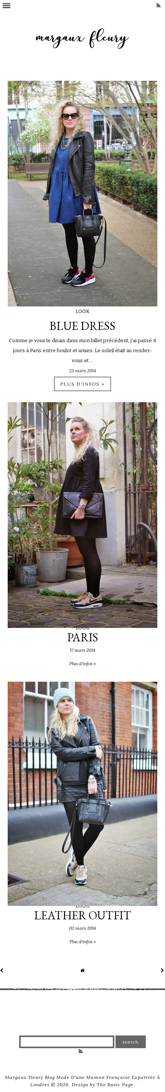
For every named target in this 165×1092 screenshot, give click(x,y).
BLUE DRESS (83, 325)
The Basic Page (115, 1084)
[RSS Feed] (159, 5)
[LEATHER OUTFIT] (82, 904)
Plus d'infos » (82, 384)
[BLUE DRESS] (82, 305)
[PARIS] (82, 626)
